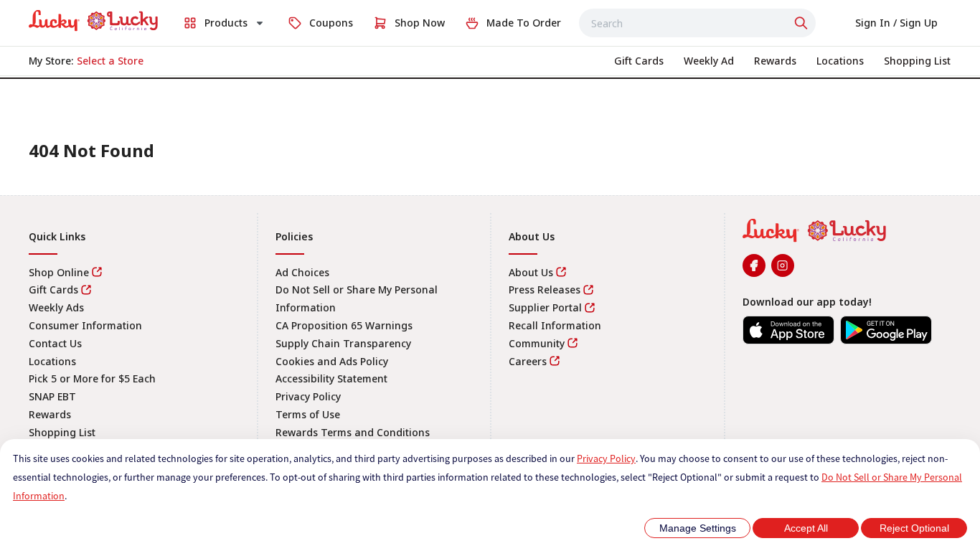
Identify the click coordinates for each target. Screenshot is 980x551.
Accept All (806, 528)
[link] (93, 21)
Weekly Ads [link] (56, 307)
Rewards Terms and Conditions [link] (352, 432)
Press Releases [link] (544, 289)
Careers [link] (528, 361)
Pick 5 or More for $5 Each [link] (92, 378)
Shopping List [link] (62, 432)
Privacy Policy (606, 458)
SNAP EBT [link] (52, 396)
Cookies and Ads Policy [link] (331, 361)
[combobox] (697, 23)
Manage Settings (697, 528)
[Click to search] (803, 23)
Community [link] (537, 343)
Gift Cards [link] (53, 289)
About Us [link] (531, 272)
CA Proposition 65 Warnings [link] (344, 325)
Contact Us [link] (55, 343)
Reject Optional (914, 528)
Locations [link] (52, 361)
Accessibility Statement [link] (331, 378)
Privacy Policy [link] (308, 396)
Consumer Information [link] (85, 325)
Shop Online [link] (59, 272)
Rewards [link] (50, 414)
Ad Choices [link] (302, 272)
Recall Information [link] (555, 325)
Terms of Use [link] (307, 414)
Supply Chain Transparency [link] (343, 343)
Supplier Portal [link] (545, 307)
